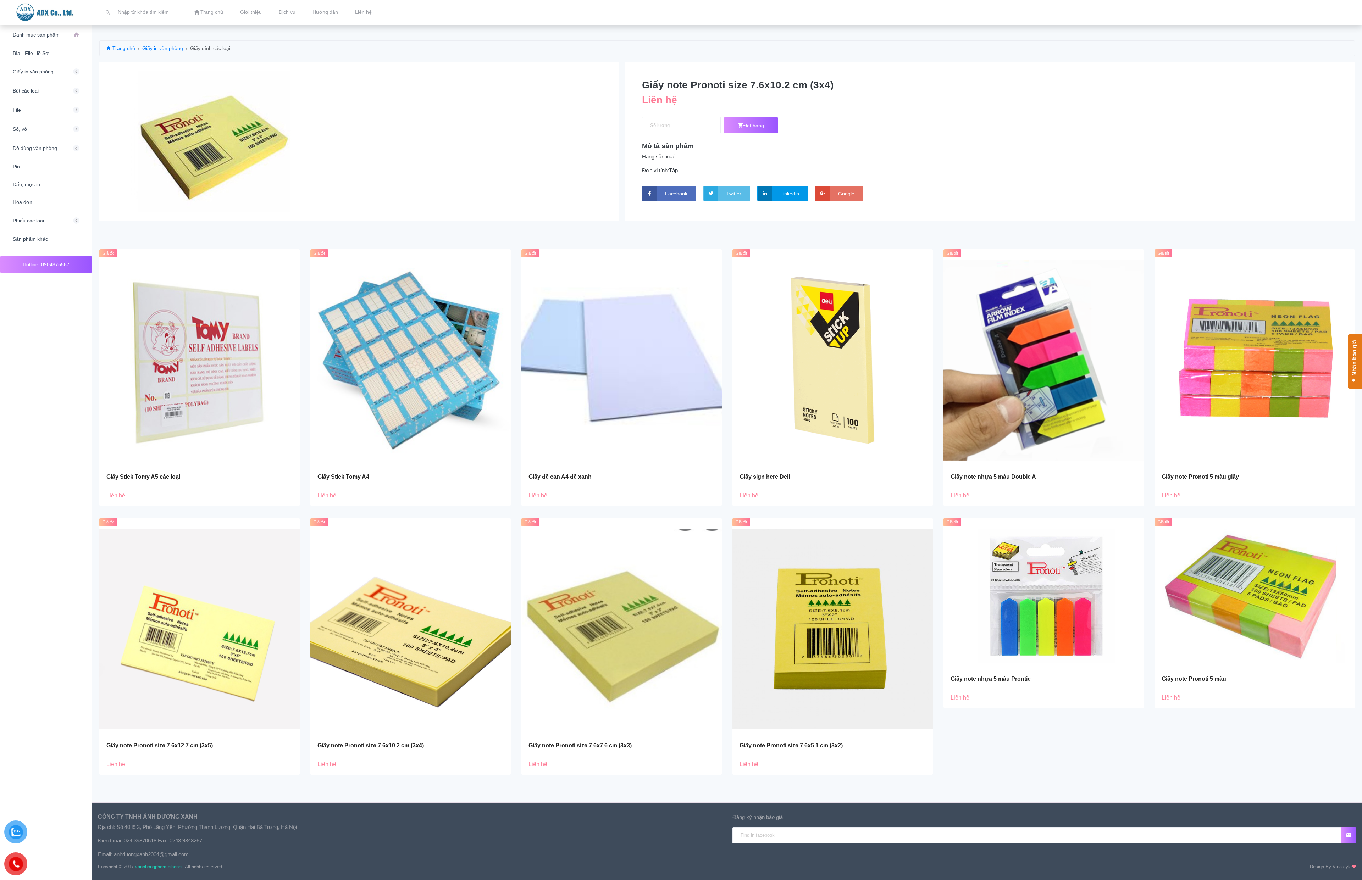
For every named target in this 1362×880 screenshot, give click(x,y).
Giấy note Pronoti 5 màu (1194, 679)
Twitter (733, 193)
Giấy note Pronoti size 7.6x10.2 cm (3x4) (370, 745)
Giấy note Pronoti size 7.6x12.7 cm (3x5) (159, 745)
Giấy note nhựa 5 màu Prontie (991, 679)
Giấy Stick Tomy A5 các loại (143, 477)
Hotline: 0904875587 (46, 264)
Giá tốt (108, 253)
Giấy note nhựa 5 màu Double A (993, 477)
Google (846, 193)
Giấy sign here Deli (765, 477)
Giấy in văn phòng (162, 48)
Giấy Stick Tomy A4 (343, 477)
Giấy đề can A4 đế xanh (560, 477)
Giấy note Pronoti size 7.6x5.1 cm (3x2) (791, 745)
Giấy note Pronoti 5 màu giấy (1200, 477)
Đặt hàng (753, 125)
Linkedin (789, 193)
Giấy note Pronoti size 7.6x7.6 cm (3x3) (580, 745)
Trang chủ (123, 48)
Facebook (676, 193)
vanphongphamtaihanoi (158, 866)
